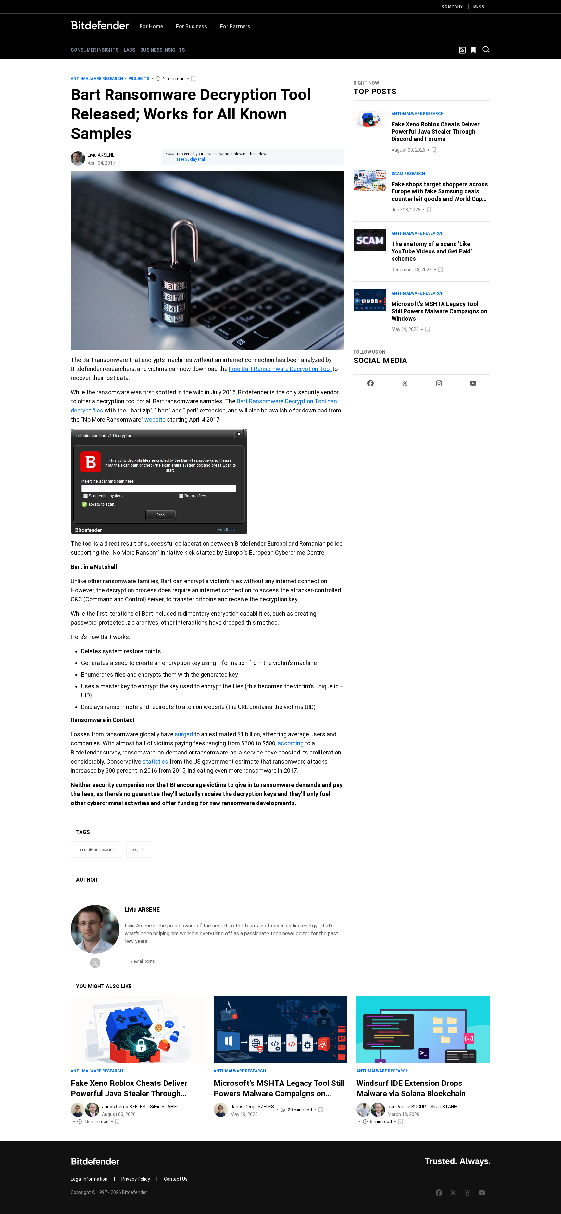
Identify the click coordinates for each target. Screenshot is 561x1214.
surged (184, 734)
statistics (155, 761)
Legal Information (89, 1179)
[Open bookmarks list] (474, 50)
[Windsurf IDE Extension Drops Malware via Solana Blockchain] (423, 1029)
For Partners (235, 26)
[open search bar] (486, 50)
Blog (479, 6)
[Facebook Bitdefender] (370, 383)
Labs (129, 50)
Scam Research (408, 173)
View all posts (142, 961)
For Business (191, 26)
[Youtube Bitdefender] (473, 383)
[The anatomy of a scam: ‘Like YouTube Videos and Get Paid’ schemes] (370, 251)
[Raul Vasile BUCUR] (363, 1110)
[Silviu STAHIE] (92, 1110)
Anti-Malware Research (97, 78)
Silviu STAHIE (163, 1106)
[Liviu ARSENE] (78, 158)
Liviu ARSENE (101, 155)
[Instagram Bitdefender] (439, 383)
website (155, 419)
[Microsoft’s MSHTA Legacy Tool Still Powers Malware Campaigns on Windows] (370, 311)
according (291, 743)
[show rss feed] (462, 50)
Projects (138, 78)
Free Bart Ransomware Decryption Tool (280, 368)
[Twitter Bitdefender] (405, 383)
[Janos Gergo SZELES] (78, 1110)
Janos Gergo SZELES (123, 1106)
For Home (151, 26)
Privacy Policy (135, 1179)
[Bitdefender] (100, 25)
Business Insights (162, 50)
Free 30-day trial (191, 159)
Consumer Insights (94, 50)
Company (452, 6)
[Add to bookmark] (193, 78)
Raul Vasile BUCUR (407, 1106)
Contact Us (176, 1179)
